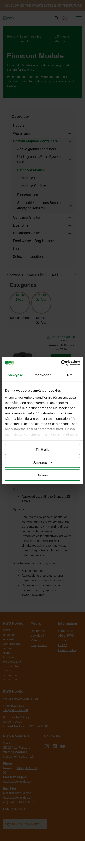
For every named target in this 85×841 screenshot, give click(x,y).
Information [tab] (42, 375)
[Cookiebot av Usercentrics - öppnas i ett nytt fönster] (61, 363)
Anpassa (40, 462)
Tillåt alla (42, 449)
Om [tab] (69, 375)
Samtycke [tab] (15, 375)
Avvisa (42, 475)
